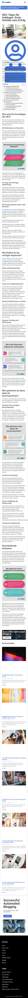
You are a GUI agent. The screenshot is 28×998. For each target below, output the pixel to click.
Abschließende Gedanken (9, 109)
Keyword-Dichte (8, 496)
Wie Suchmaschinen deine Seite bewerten (14, 90)
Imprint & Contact (6, 972)
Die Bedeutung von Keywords (12, 87)
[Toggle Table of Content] (23, 84)
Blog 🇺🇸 (4, 960)
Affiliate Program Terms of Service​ (10, 989)
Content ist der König (10, 104)
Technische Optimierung (11, 107)
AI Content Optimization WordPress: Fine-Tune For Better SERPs (13, 883)
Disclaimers (5, 986)
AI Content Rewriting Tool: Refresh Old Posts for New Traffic (12, 841)
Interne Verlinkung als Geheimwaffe (13, 106)
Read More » (4, 685)
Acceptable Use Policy (7, 982)
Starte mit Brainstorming (11, 94)
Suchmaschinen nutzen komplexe (10, 209)
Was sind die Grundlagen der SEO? (11, 86)
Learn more (16, 8)
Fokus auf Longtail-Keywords (12, 95)
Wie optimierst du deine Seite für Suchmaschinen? (11, 100)
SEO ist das (5, 130)
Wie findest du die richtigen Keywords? (12, 92)
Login (3, 955)
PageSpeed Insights (15, 532)
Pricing (3, 950)
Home (3, 945)
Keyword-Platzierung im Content (13, 96)
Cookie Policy (5, 977)
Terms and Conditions (7, 979)
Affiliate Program (6, 957)
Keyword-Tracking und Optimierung (13, 98)
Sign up (4, 953)
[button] (25, 2)
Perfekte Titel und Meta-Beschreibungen (14, 103)
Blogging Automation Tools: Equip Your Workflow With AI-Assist (12, 717)
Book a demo (5, 948)
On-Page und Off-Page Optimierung (13, 89)
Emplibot (10, 615)
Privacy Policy (5, 974)
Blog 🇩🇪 (4, 962)
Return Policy (5, 984)
